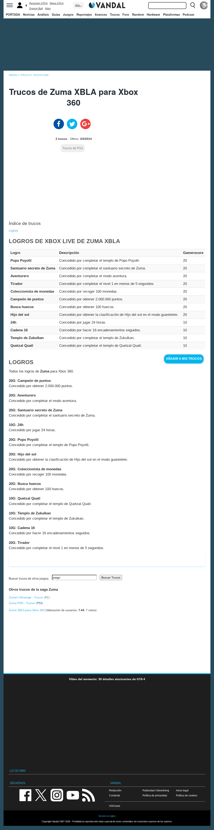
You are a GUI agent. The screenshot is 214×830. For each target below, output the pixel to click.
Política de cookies (186, 795)
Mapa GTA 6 (57, 3)
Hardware (153, 14)
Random (138, 14)
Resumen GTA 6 (38, 3)
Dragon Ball (36, 8)
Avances (101, 14)
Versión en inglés (107, 816)
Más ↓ (78, 5)
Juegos (68, 14)
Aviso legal (182, 790)
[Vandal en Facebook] (25, 794)
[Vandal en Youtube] (72, 794)
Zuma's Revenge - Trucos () (29, 597)
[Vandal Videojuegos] (107, 5)
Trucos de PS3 (72, 148)
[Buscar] (192, 5)
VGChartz (114, 806)
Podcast (188, 14)
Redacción (115, 790)
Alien (48, 8)
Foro (125, 14)
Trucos (115, 14)
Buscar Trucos (110, 577)
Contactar (114, 795)
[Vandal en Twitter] (41, 794)
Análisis (43, 14)
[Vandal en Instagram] (57, 794)
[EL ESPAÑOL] (204, 5)
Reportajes (84, 14)
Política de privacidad (155, 795)
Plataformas (171, 14)
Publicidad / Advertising (156, 790)
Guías (56, 14)
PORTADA (13, 14)
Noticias (29, 14)
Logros (13, 230)
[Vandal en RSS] (88, 794)
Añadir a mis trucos (184, 358)
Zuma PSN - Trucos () (26, 603)
